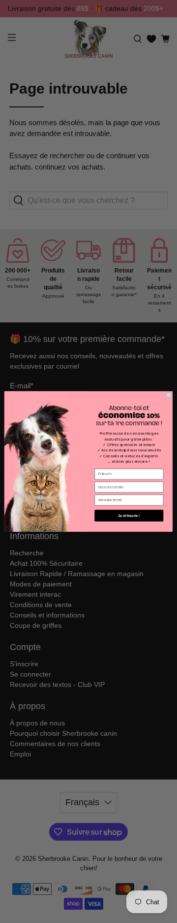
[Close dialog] (169, 395)
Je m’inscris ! (129, 515)
